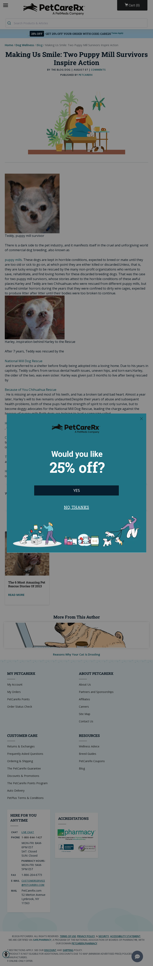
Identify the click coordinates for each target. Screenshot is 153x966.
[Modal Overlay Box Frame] (76, 483)
